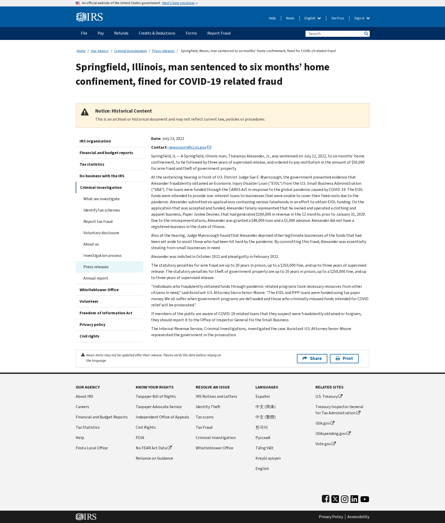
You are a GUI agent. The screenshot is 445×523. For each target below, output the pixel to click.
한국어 (261, 427)
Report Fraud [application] (218, 33)
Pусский (262, 437)
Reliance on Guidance (154, 458)
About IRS (84, 396)
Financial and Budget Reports (102, 417)
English (310, 18)
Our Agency (100, 50)
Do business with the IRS (102, 176)
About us (91, 244)
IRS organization (95, 141)
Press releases (163, 50)
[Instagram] (344, 498)
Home (81, 50)
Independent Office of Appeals (162, 417)
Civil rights (89, 336)
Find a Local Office (92, 448)
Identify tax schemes (101, 210)
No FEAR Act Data (151, 448)
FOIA (140, 437)
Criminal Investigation (130, 50)
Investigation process (102, 255)
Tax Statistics (88, 427)
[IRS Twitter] (335, 498)
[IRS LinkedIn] (354, 498)
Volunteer (89, 301)
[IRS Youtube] (364, 498)
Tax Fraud (204, 427)
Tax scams (205, 417)
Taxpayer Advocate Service (159, 406)
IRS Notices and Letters (216, 396)
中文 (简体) (265, 406)
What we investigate (101, 198)
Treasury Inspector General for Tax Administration (339, 410)
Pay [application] (101, 33)
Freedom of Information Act (106, 313)
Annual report (95, 278)
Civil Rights (146, 427)
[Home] (89, 14)
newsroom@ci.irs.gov (187, 147)
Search (366, 33)
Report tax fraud (98, 221)
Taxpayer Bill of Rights (156, 396)
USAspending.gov (330, 433)
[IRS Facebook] (325, 498)
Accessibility (358, 516)
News (290, 18)
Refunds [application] (121, 33)
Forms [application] (191, 33)
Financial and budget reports (106, 152)
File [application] (84, 33)
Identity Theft (208, 406)
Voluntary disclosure (101, 232)
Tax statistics (92, 164)
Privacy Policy (331, 516)
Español (262, 396)
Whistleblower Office (99, 289)
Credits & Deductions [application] (157, 33)
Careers (82, 406)
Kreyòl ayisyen (268, 458)
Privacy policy (92, 324)
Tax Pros (337, 18)
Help (272, 18)
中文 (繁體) (265, 417)
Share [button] (316, 358)
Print (348, 358)
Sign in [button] (359, 18)
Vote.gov (323, 443)
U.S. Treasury (326, 396)
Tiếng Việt (264, 448)
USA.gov (322, 423)
